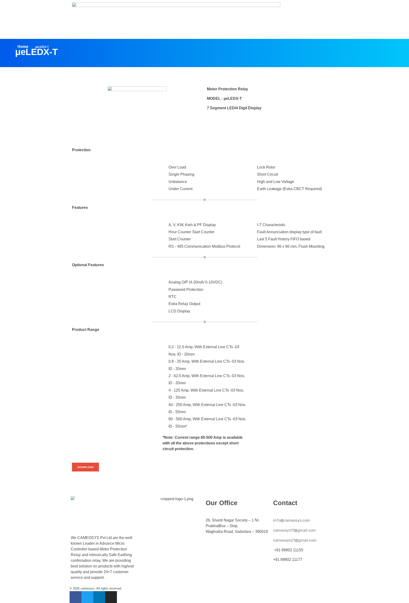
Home (23, 46)
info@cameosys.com (291, 520)
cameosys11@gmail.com (294, 530)
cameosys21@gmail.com (294, 540)
